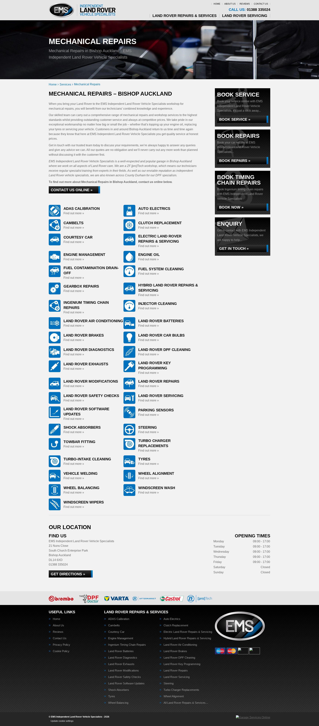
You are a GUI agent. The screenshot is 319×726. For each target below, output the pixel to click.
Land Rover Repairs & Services (184, 16)
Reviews (245, 4)
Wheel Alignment (174, 696)
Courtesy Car (116, 631)
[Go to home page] (82, 10)
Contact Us (261, 4)
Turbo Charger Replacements (181, 689)
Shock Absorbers (118, 689)
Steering (169, 683)
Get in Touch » (234, 248)
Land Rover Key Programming (182, 664)
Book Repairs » (234, 161)
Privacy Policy (61, 644)
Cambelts (114, 625)
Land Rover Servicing (244, 16)
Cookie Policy (61, 651)
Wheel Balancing (118, 702)
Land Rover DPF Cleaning (179, 657)
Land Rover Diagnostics (122, 657)
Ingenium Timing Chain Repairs (127, 644)
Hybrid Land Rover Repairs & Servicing (187, 638)
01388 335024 (249, 9)
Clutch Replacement (176, 625)
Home (217, 4)
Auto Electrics (172, 618)
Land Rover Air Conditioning (180, 644)
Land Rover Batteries (121, 651)
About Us (230, 4)
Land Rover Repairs (176, 670)
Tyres (111, 696)
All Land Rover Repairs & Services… (186, 702)
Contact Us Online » (71, 190)
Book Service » (234, 119)
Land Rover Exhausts (121, 664)
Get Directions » (68, 574)
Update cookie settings (62, 721)
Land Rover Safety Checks (124, 677)
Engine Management (120, 638)
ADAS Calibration (118, 618)
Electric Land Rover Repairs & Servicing (188, 631)
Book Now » (231, 207)
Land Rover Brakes (175, 651)
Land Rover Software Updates (126, 683)
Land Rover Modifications (123, 670)
